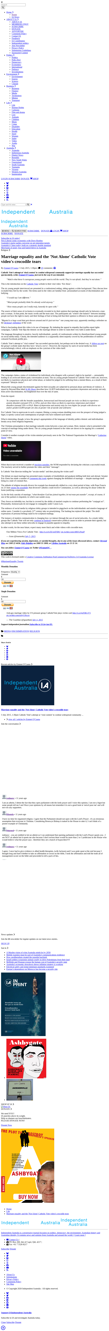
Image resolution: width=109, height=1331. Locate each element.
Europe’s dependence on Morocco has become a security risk (32, 969)
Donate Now (6, 1125)
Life (8, 103)
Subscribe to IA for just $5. (41, 624)
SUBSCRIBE (18, 26)
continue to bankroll (42, 520)
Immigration (17, 174)
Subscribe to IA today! (10, 238)
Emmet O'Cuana (11, 268)
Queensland (17, 162)
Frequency (5, 572)
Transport (16, 100)
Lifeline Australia (58, 543)
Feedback (16, 38)
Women (15, 136)
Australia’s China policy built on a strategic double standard (26, 245)
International (17, 67)
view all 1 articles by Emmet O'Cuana (24, 719)
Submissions (11, 1277)
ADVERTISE (18, 31)
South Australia (18, 165)
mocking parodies (41, 465)
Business (10, 86)
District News (17, 155)
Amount (4, 574)
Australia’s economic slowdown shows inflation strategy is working (34, 964)
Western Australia (19, 172)
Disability (16, 126)
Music (14, 122)
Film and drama (18, 112)
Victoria (15, 169)
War (13, 145)
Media (14, 93)
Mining (15, 98)
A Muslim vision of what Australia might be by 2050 (28, 952)
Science (15, 81)
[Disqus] (54, 827)
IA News (15, 17)
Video (14, 141)
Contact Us (13, 1240)
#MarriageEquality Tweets (12, 561)
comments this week (38, 478)
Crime (14, 124)
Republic (15, 157)
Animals (15, 117)
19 (42, 268)
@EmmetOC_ (45, 548)
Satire (14, 138)
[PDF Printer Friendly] (55, 268)
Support (16, 1313)
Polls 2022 (16, 60)
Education (16, 129)
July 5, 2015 (30, 536)
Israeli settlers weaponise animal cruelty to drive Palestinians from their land (38, 960)
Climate (15, 84)
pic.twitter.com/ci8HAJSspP (73, 532)
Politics (9, 55)
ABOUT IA (11, 19)
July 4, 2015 (37, 620)
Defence (15, 69)
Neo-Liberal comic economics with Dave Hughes (22, 240)
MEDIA (7, 631)
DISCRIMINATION (20, 631)
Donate (13, 1249)
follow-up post (98, 343)
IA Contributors (18, 41)
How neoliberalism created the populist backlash (26, 957)
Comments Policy (19, 34)
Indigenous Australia (20, 153)
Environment (12, 74)
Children (15, 119)
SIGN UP (5, 943)
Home (9, 12)
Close (3, 1322)
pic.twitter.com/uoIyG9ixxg (18, 615)
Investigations (17, 72)
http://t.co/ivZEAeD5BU (50, 532)
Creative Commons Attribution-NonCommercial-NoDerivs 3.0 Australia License (60, 557)
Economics (16, 65)
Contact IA (16, 36)
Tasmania (16, 167)
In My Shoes (31, 389)
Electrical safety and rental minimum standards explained (30, 967)
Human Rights (18, 107)
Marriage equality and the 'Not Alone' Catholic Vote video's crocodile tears (37, 1214)
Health (14, 131)
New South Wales (19, 160)
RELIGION (35, 631)
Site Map (10, 1284)
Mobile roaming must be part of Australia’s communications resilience (35, 955)
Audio (14, 143)
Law (14, 115)
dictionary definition (12, 323)
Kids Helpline (27, 543)
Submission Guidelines (21, 50)
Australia (10, 148)
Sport (14, 134)
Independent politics (20, 43)
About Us (10, 1274)
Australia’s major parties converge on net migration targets (25, 243)
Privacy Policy (18, 48)
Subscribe (5, 1249)
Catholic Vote (32, 284)
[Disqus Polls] (54, 758)
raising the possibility (19, 488)
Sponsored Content (20, 53)
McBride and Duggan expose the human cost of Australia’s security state (36, 962)
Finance (15, 91)
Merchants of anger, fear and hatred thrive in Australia (23, 248)
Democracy (16, 62)
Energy (15, 79)
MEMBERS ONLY (20, 24)
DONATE (16, 29)
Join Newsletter (18, 45)
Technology (17, 95)
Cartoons (15, 110)
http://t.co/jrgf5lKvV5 (81, 613)
